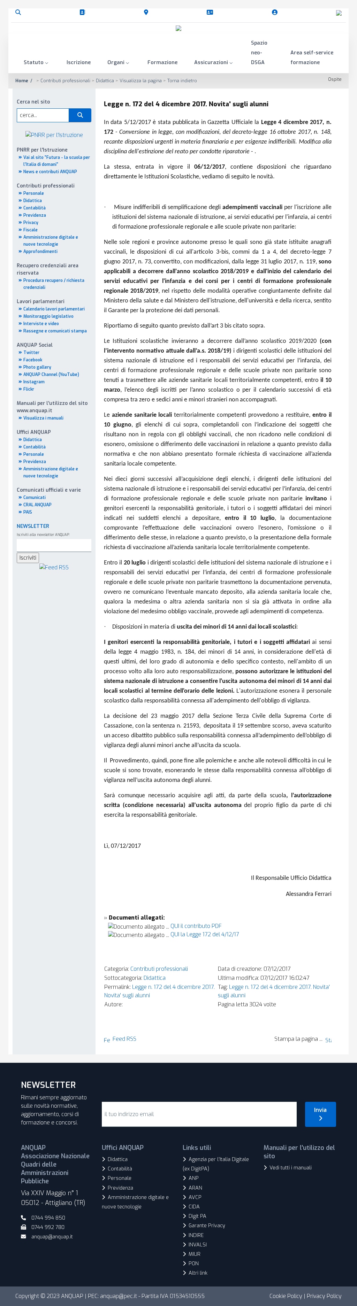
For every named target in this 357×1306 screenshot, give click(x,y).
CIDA (194, 1207)
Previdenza (34, 215)
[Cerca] (19, 12)
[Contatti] (211, 12)
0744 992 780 (47, 1227)
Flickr (28, 389)
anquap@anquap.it (52, 1237)
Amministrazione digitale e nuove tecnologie (135, 1202)
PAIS (27, 512)
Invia (320, 1110)
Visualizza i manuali (43, 418)
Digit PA (197, 1216)
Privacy (30, 222)
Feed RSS (124, 1039)
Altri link (198, 1273)
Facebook (32, 360)
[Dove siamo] (147, 12)
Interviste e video (41, 323)
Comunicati (34, 497)
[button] (36, 63)
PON (194, 1263)
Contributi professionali (159, 969)
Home (21, 81)
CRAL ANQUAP (37, 505)
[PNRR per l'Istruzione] (54, 134)
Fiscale (30, 230)
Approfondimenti (40, 251)
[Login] (276, 12)
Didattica (32, 200)
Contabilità (34, 208)
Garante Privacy (207, 1225)
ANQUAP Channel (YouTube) (51, 374)
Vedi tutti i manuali (290, 1168)
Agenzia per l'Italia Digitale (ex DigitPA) (216, 1164)
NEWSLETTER (33, 526)
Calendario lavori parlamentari (54, 309)
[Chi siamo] (83, 12)
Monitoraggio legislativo (48, 316)
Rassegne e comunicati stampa (55, 331)
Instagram (34, 382)
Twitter (31, 352)
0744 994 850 (48, 1218)
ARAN (195, 1188)
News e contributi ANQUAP (50, 172)
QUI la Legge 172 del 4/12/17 (204, 934)
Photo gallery (37, 367)
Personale (33, 193)
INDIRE (196, 1235)
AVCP (195, 1197)
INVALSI (198, 1245)
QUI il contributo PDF (196, 926)
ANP (194, 1178)
